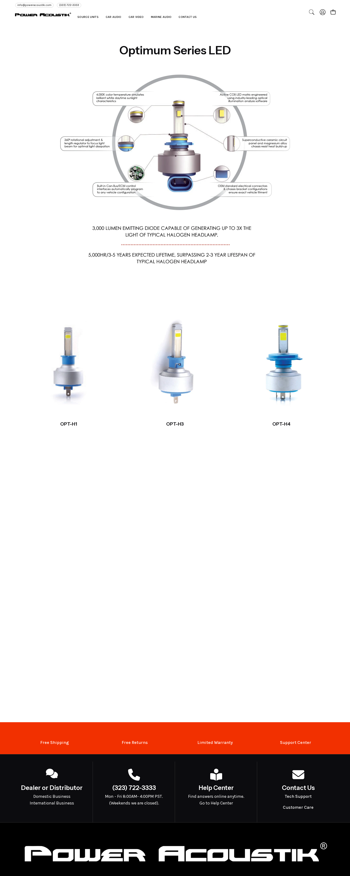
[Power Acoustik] (43, 14)
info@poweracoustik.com (34, 5)
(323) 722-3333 (69, 5)
